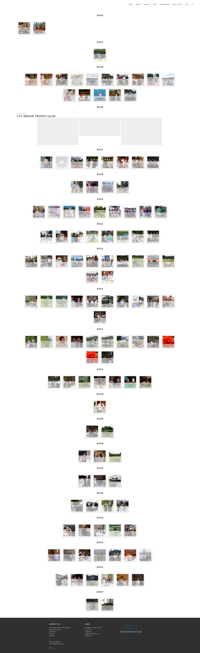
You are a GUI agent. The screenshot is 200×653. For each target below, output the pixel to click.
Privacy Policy (88, 629)
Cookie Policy (88, 631)
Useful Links (88, 635)
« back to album (21, 113)
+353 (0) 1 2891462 (56, 641)
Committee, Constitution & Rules (93, 627)
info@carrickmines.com (58, 643)
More (50, 648)
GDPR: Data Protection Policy (92, 633)
